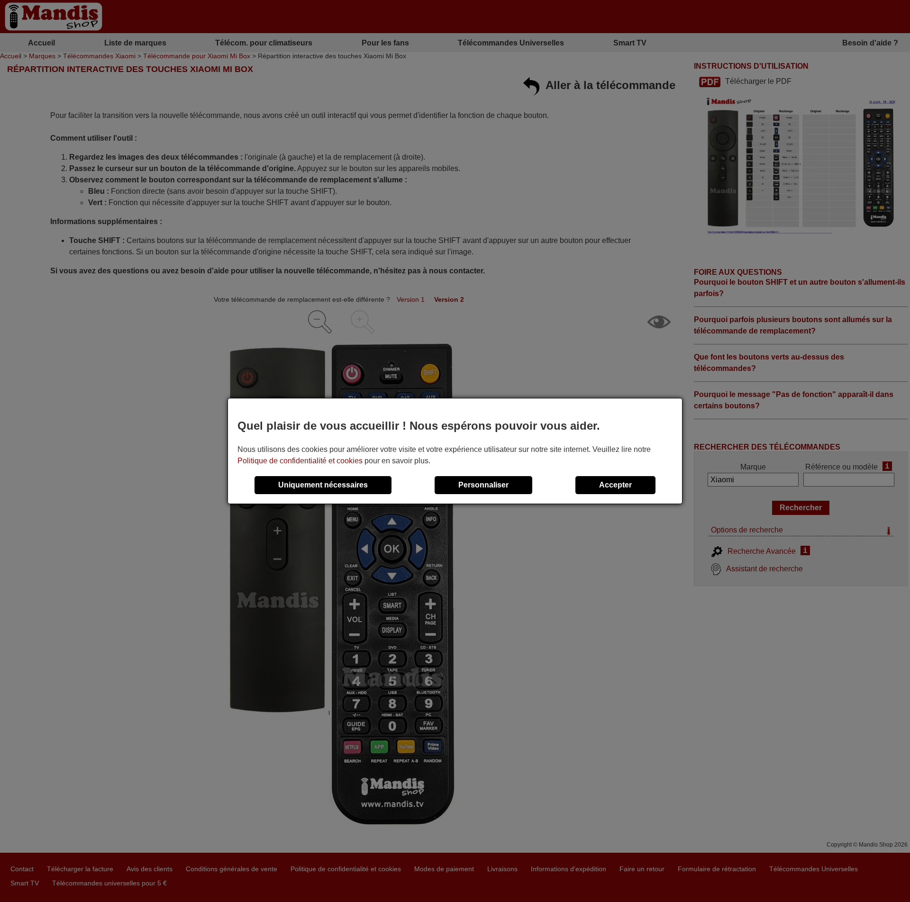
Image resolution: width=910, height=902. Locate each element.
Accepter (615, 485)
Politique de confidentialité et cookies (300, 461)
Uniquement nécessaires (323, 485)
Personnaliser (483, 485)
